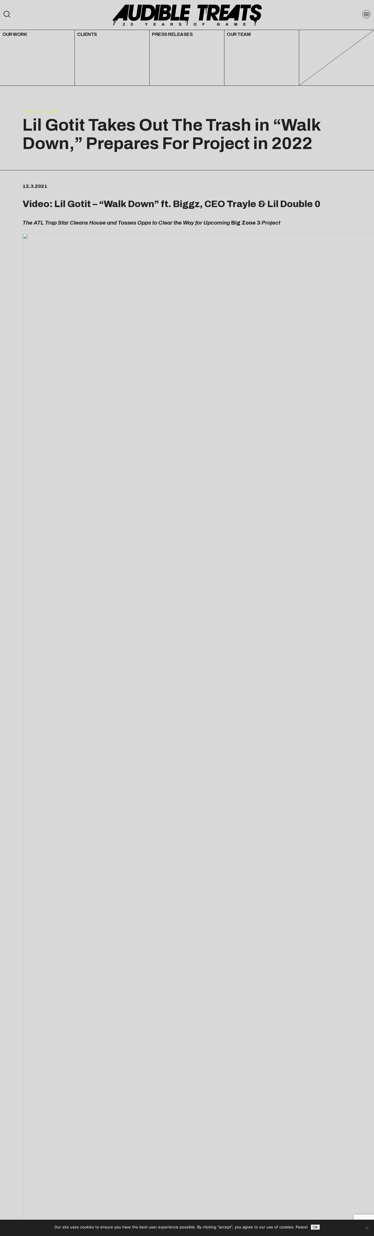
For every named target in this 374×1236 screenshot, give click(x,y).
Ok (315, 1227)
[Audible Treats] (187, 14)
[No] (367, 1228)
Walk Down (129, 204)
